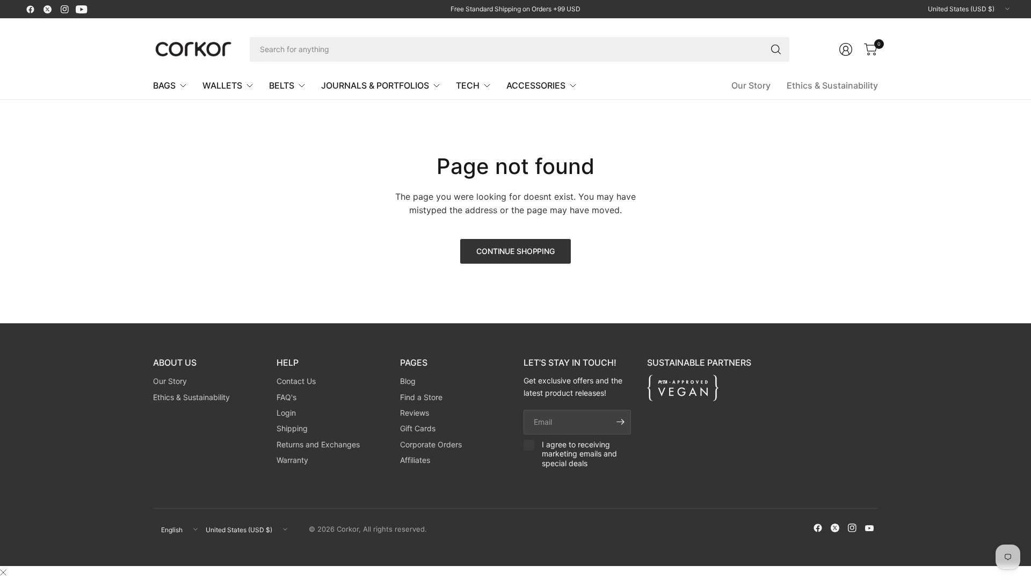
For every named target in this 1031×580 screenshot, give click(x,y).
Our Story (751, 85)
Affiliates (415, 460)
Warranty (292, 460)
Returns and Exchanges (318, 444)
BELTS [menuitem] (281, 85)
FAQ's (286, 397)
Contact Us (296, 381)
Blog (408, 381)
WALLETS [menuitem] (222, 85)
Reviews (414, 412)
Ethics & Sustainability (832, 85)
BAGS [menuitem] (164, 85)
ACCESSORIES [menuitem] (535, 85)
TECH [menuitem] (468, 85)
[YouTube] (81, 9)
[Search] (776, 49)
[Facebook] (30, 9)
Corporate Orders (431, 444)
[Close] (3, 572)
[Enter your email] (620, 422)
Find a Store (421, 397)
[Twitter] (47, 9)
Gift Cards (417, 428)
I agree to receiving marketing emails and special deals (579, 454)
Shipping (292, 428)
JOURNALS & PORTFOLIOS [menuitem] (375, 85)
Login (286, 412)
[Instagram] (64, 9)
